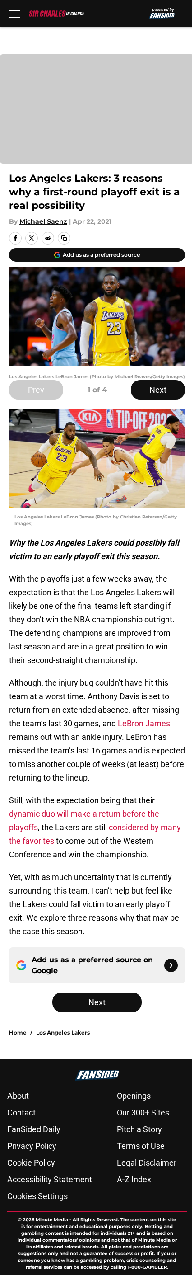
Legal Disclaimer (146, 1162)
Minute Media (52, 1220)
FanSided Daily (33, 1129)
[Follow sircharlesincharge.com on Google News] (171, 965)
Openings (134, 1096)
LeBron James (144, 723)
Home (18, 1032)
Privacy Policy (31, 1146)
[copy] (64, 238)
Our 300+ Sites (143, 1112)
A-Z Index (134, 1179)
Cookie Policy (31, 1162)
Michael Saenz (43, 221)
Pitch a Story (139, 1129)
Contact (21, 1112)
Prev (36, 390)
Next (157, 390)
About (18, 1096)
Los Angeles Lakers (63, 1032)
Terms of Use (141, 1146)
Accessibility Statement (49, 1179)
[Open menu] (14, 13)
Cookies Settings (37, 1196)
